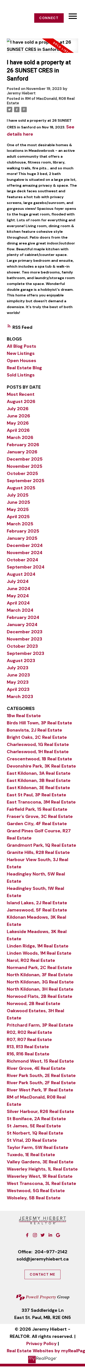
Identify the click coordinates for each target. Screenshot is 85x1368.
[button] (49, 18)
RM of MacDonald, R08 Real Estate (41, 100)
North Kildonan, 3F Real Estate (40, 975)
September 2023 (25, 653)
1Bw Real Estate (24, 716)
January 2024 (22, 624)
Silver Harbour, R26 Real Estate (40, 1111)
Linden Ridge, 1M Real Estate (37, 946)
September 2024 (25, 567)
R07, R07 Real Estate (29, 1039)
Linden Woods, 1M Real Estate (39, 953)
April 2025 (18, 516)
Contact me (42, 1274)
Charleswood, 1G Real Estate (38, 744)
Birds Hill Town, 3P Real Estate (39, 723)
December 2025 (25, 459)
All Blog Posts (21, 346)
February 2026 (23, 445)
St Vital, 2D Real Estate (32, 1140)
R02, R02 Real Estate (29, 1032)
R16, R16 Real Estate (28, 1054)
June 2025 (18, 502)
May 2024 (18, 596)
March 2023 (20, 696)
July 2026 (18, 409)
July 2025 (18, 495)
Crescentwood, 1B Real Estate (39, 759)
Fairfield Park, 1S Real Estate (37, 809)
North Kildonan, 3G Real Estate (40, 982)
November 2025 (24, 466)
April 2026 (18, 430)
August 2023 (21, 660)
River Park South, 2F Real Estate (41, 1083)
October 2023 (22, 646)
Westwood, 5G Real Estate (36, 1190)
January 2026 (22, 452)
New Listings (21, 353)
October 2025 (22, 473)
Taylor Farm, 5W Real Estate (37, 1147)
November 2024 (24, 552)
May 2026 (18, 423)
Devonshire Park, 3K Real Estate (41, 766)
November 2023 (24, 639)
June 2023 (18, 675)
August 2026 (21, 401)
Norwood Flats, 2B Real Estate (39, 996)
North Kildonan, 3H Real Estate (40, 989)
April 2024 (18, 603)
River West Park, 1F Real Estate (40, 1090)
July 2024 (18, 581)
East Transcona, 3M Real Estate (41, 802)
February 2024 (23, 617)
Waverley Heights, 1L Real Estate (42, 1169)
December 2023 (24, 632)
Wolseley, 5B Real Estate (34, 1198)
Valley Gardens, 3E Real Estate (40, 1162)
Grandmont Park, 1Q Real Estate (41, 845)
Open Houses (21, 360)
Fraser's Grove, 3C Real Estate (40, 816)
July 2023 (17, 668)
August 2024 (21, 574)
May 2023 (18, 682)
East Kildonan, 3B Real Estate (38, 780)
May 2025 (18, 509)
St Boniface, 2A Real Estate (36, 1119)
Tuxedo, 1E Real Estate (31, 1155)
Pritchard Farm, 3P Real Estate (40, 1025)
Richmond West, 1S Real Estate (40, 1061)
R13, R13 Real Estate (28, 1047)
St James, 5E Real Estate (34, 1126)
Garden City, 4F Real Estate (37, 823)
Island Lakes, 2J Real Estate (37, 903)
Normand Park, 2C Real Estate (39, 967)
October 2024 (22, 560)
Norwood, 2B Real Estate (33, 1003)
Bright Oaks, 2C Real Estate (37, 737)
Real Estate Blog (24, 368)
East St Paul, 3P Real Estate (36, 795)
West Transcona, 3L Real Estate (41, 1183)
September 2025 (25, 481)
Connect (48, 18)
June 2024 (18, 588)
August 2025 (21, 488)
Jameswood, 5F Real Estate (37, 910)
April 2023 (18, 689)
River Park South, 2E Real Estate (41, 1075)
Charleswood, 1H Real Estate (38, 752)
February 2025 (23, 531)
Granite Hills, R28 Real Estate (38, 852)
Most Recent (20, 394)
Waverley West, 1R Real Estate (40, 1176)
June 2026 (18, 416)
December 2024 (25, 545)
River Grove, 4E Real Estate (36, 1068)
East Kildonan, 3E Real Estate (38, 787)
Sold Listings (21, 375)
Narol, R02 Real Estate (31, 960)
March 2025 (20, 524)
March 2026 (20, 437)
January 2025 (22, 538)
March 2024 (20, 610)
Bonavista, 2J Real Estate (34, 730)
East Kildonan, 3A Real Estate (38, 773)
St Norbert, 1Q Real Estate (35, 1133)
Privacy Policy (41, 1343)
